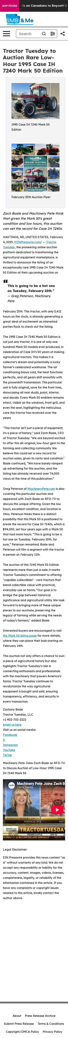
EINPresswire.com (27, 242)
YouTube (9, 750)
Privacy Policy (52, 1031)
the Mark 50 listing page (20, 635)
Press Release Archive (40, 1016)
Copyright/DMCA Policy (22, 1031)
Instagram (10, 745)
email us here (12, 724)
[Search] (44, 33)
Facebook (10, 735)
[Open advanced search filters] (52, 33)
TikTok (7, 755)
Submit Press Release (19, 1024)
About (17, 1016)
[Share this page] (62, 33)
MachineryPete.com (41, 489)
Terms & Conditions (51, 1024)
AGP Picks (9, 5)
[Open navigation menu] (6, 33)
